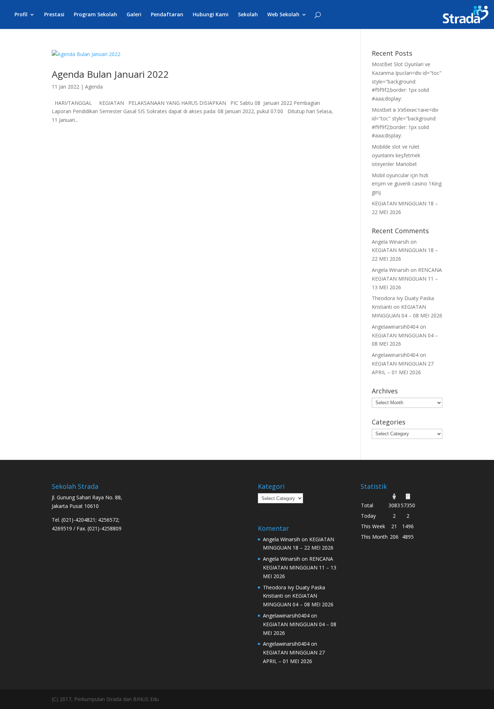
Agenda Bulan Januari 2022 (110, 74)
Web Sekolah (283, 15)
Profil (20, 15)
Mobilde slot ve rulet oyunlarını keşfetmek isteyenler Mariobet (396, 155)
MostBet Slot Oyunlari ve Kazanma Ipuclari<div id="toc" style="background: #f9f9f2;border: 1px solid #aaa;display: (407, 81)
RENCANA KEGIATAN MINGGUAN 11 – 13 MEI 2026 (407, 278)
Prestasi (54, 15)
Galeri (134, 15)
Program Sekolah (95, 15)
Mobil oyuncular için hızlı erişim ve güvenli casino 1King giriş (407, 184)
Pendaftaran (167, 15)
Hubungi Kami (211, 15)
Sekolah (248, 15)
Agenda (94, 86)
